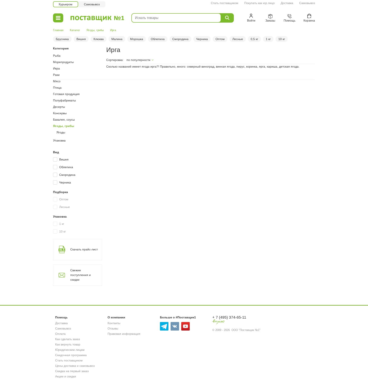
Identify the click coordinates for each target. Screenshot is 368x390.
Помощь (61, 317)
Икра (56, 68)
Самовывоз (307, 3)
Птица (57, 87)
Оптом (220, 39)
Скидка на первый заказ (72, 371)
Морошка (136, 39)
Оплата (60, 333)
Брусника (62, 39)
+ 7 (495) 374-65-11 (229, 317)
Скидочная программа (71, 355)
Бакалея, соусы (64, 119)
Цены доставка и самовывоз (75, 365)
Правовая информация (124, 333)
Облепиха (158, 39)
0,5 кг (254, 39)
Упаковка (59, 140)
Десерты (59, 106)
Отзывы (113, 328)
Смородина (180, 39)
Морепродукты (63, 62)
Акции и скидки (65, 376)
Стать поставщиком (224, 3)
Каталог (75, 30)
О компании (116, 317)
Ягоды (60, 132)
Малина (116, 39)
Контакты (114, 323)
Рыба (56, 55)
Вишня (81, 39)
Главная (58, 30)
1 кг (268, 39)
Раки (56, 75)
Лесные (237, 39)
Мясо (56, 81)
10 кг (281, 39)
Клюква (98, 39)
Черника (202, 39)
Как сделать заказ (67, 339)
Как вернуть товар (67, 344)
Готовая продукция (66, 94)
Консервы (60, 113)
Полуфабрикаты (64, 100)
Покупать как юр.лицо (259, 3)
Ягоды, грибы (95, 30)
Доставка (287, 3)
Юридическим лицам (70, 349)
